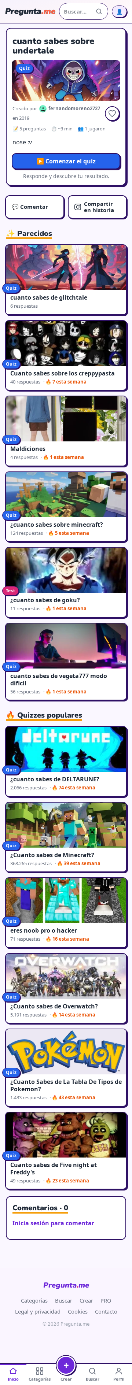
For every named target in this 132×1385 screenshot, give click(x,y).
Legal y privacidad (37, 1311)
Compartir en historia (99, 207)
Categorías (34, 1300)
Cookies (78, 1311)
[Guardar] (112, 113)
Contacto (106, 1311)
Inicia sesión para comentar (53, 1223)
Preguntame (66, 1285)
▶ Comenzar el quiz (66, 161)
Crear (86, 1300)
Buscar (63, 1300)
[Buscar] (99, 11)
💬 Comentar (30, 206)
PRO (105, 1300)
